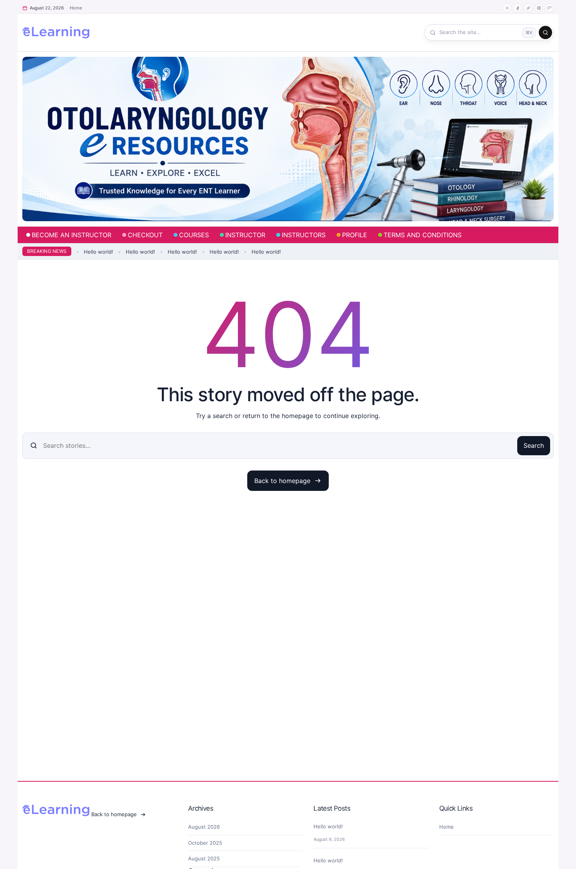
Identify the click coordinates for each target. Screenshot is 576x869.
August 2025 (204, 858)
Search (533, 445)
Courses (194, 235)
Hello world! (95, 252)
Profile (354, 235)
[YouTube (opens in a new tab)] (549, 8)
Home (76, 8)
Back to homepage (282, 481)
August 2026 (204, 827)
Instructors (304, 235)
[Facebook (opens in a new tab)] (517, 8)
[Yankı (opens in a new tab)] (528, 8)
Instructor (245, 235)
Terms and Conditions (423, 235)
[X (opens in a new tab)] (507, 8)
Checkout (145, 235)
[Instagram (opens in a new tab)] (538, 8)
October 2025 (205, 843)
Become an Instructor (71, 235)
